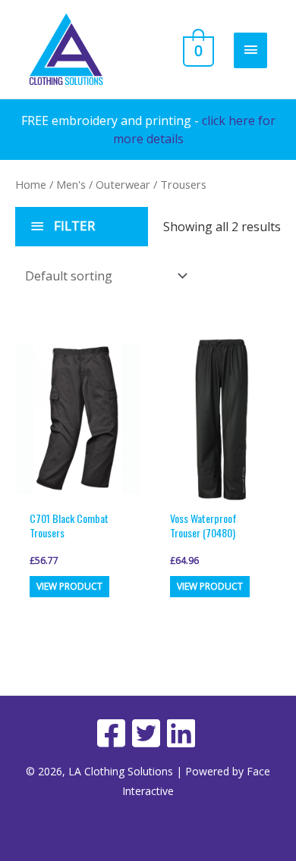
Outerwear (123, 184)
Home (30, 184)
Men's (71, 184)
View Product (69, 586)
